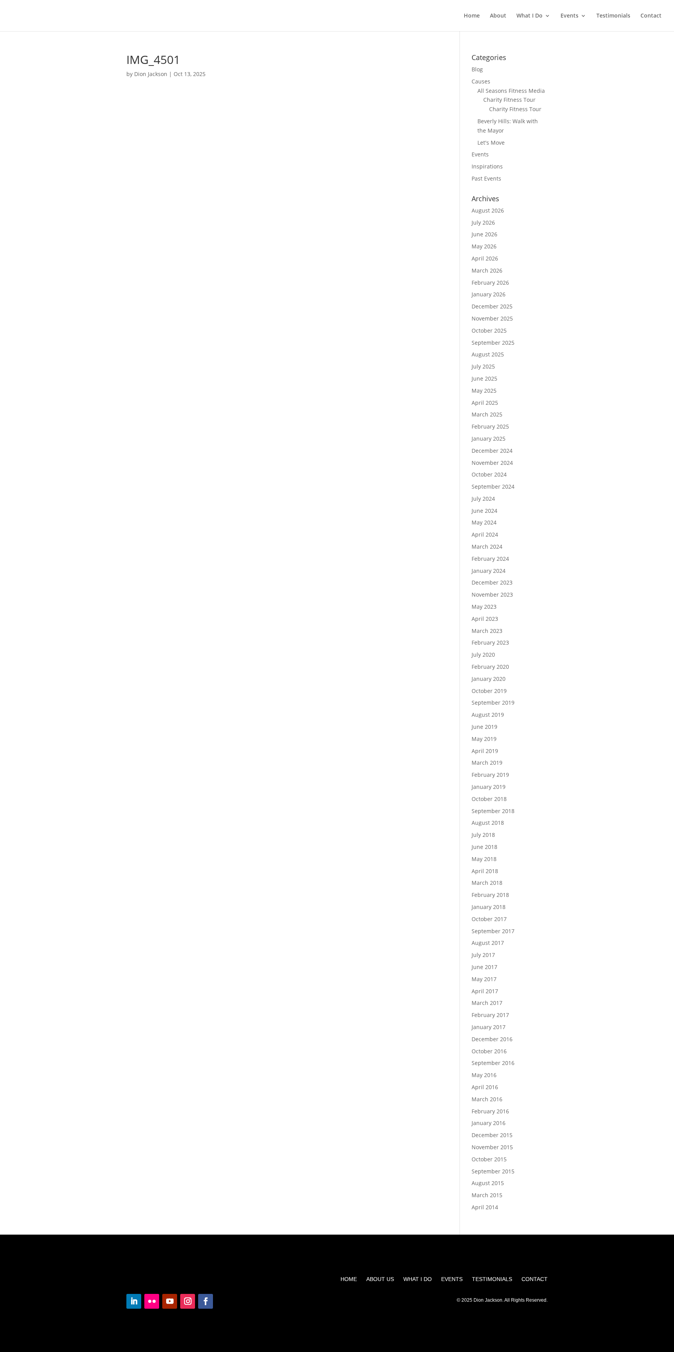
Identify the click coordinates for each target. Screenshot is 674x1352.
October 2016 (489, 1051)
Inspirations (487, 166)
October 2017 (489, 919)
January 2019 (489, 786)
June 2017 (484, 967)
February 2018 (490, 894)
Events (569, 16)
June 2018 (484, 847)
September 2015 (493, 1171)
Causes (481, 81)
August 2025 (488, 354)
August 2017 (488, 942)
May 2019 (484, 738)
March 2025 (487, 414)
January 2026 (489, 294)
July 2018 (483, 834)
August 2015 (488, 1183)
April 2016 (485, 1087)
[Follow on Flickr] (151, 1301)
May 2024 (484, 522)
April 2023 (485, 618)
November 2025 (492, 318)
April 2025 (485, 402)
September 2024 (493, 486)
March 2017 (487, 1002)
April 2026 (485, 258)
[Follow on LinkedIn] (133, 1301)
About (498, 16)
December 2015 (492, 1135)
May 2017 (484, 979)
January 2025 (489, 438)
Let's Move (491, 142)
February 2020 (490, 666)
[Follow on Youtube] (169, 1301)
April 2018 (485, 871)
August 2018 (488, 822)
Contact (651, 16)
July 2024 (483, 498)
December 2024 (492, 450)
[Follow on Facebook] (205, 1301)
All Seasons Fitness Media (511, 90)
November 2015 (492, 1147)
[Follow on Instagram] (187, 1301)
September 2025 (493, 342)
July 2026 (483, 222)
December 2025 (492, 306)
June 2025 (484, 378)
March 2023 (487, 630)
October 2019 (489, 691)
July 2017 (483, 955)
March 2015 (487, 1195)
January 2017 (489, 1027)
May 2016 (484, 1075)
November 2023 (492, 594)
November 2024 (492, 462)
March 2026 (487, 270)
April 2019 (485, 751)
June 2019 (484, 726)
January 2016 (489, 1123)
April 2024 (485, 534)
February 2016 (490, 1111)
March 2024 (487, 546)
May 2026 (484, 246)
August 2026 (488, 210)
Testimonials (613, 16)
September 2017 (493, 931)
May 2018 (484, 859)
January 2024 (489, 570)
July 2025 (483, 366)
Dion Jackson (150, 74)
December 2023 (492, 582)
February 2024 (490, 558)
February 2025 (490, 426)
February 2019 (490, 774)
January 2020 (489, 678)
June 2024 (484, 510)
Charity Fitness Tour (509, 99)
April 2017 (485, 991)
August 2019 (488, 714)
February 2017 (490, 1015)
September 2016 (493, 1063)
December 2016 (492, 1039)
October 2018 (489, 799)
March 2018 (487, 882)
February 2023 (490, 642)
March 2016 (487, 1099)
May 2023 (484, 606)
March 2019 (487, 762)
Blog (477, 69)
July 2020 (483, 654)
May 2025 (484, 390)
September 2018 (493, 811)
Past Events (486, 178)
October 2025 (489, 330)
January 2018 (489, 907)
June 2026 (484, 234)
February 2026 (490, 282)
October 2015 (489, 1159)
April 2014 (485, 1207)
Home (472, 16)
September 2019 (493, 702)
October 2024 (489, 474)
